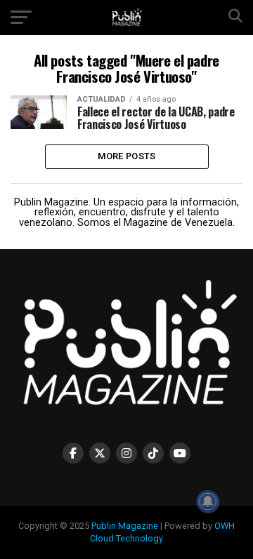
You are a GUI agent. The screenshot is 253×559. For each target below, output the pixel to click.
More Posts (127, 156)
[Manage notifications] (208, 501)
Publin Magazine (124, 525)
